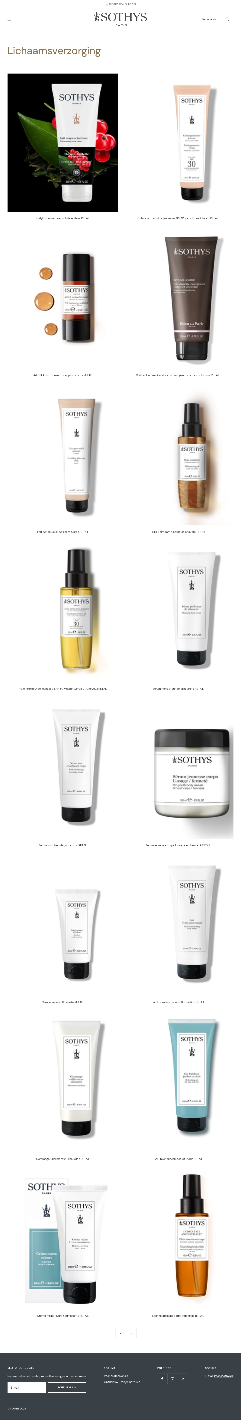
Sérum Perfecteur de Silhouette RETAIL (178, 689)
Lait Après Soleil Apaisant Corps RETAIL (63, 532)
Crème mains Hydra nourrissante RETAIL (63, 1316)
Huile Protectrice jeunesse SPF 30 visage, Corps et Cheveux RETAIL (63, 689)
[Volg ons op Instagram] (172, 1379)
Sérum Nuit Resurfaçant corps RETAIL (63, 845)
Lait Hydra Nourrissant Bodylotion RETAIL (178, 1002)
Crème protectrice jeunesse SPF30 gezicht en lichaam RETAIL (178, 218)
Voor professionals (116, 1376)
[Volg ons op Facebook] (162, 1379)
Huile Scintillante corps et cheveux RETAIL (178, 532)
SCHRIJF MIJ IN (66, 1387)
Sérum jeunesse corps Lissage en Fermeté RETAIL (178, 845)
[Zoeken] (227, 19)
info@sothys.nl (223, 1376)
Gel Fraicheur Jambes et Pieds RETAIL (178, 1159)
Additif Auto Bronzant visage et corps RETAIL (62, 375)
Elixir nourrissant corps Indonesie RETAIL (178, 1316)
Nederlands (209, 19)
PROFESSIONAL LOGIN (122, 4)
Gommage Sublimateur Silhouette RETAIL (63, 1159)
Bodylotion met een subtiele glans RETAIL (63, 218)
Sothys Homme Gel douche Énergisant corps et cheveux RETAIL (178, 375)
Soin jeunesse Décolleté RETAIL (62, 1002)
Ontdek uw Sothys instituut (122, 1382)
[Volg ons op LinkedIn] (183, 1379)
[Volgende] (131, 1333)
